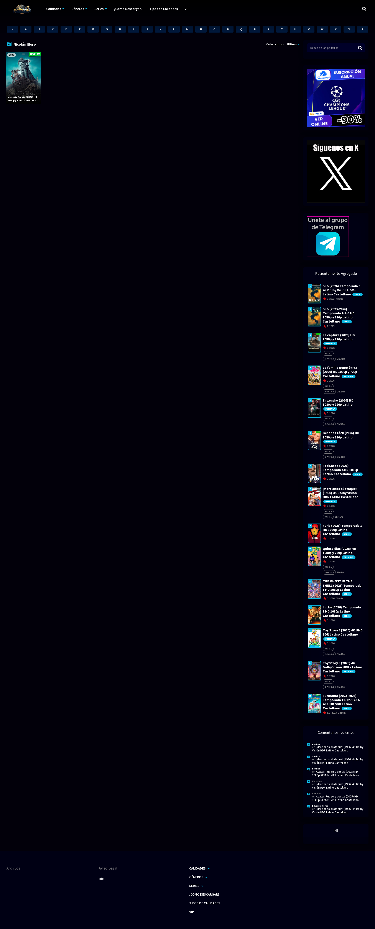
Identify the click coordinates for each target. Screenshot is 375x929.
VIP (187, 9)
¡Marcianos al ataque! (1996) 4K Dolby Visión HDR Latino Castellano (337, 748)
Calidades (53, 9)
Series (99, 9)
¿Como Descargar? (128, 9)
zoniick (316, 744)
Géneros (77, 9)
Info (101, 879)
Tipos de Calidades (163, 9)
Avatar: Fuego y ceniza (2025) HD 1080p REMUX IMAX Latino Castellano (335, 773)
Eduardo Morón (320, 805)
